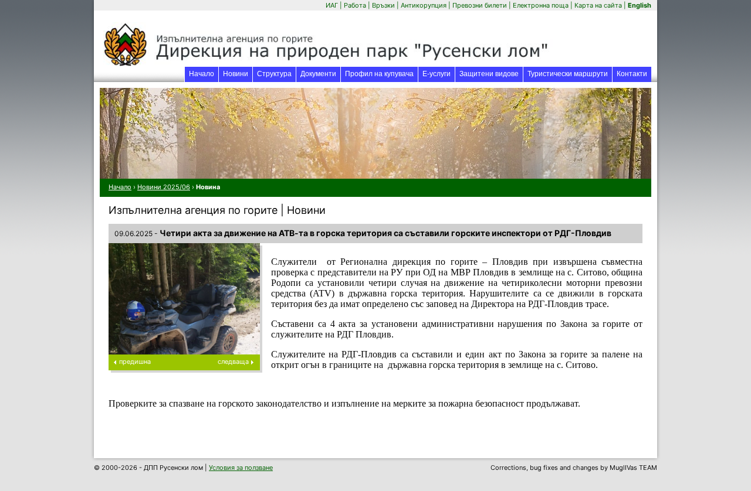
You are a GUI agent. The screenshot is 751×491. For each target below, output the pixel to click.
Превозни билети (479, 5)
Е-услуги (438, 73)
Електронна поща (541, 5)
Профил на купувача (379, 74)
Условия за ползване (241, 467)
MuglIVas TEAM (633, 467)
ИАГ (332, 5)
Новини (235, 74)
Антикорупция (423, 5)
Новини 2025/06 (163, 187)
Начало (201, 74)
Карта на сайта (598, 5)
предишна (135, 361)
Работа (355, 5)
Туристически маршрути (567, 74)
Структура (274, 74)
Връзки (383, 5)
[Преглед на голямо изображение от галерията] (184, 345)
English (639, 5)
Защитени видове (489, 74)
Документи (318, 74)
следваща (233, 361)
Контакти (632, 74)
